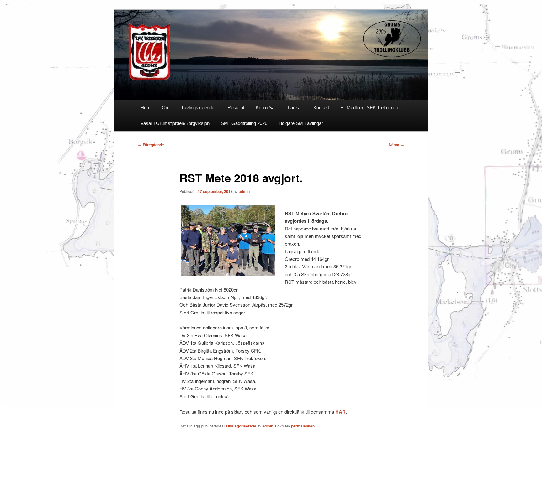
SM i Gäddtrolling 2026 (244, 123)
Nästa (396, 144)
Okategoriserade (241, 426)
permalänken (303, 426)
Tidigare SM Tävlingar (301, 123)
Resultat (235, 107)
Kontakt (321, 107)
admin (244, 191)
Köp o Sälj (266, 107)
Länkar (295, 107)
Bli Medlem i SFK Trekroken (369, 107)
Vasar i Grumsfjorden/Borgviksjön (175, 123)
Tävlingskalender (198, 107)
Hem (146, 107)
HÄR (340, 411)
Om (166, 107)
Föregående (151, 144)
